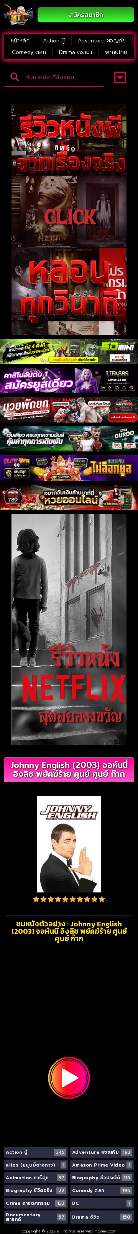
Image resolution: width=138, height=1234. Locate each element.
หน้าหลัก (20, 41)
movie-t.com (105, 1231)
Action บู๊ (54, 41)
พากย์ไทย (116, 52)
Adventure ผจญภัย (102, 41)
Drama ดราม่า (75, 52)
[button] (120, 77)
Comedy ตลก (29, 52)
